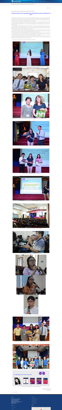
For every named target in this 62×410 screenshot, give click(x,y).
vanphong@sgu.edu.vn (15, 403)
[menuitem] (34, 1)
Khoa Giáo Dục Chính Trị (34, 400)
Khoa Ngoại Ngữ (33, 401)
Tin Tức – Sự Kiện (13, 407)
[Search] (50, 1)
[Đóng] (47, 407)
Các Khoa (33, 404)
